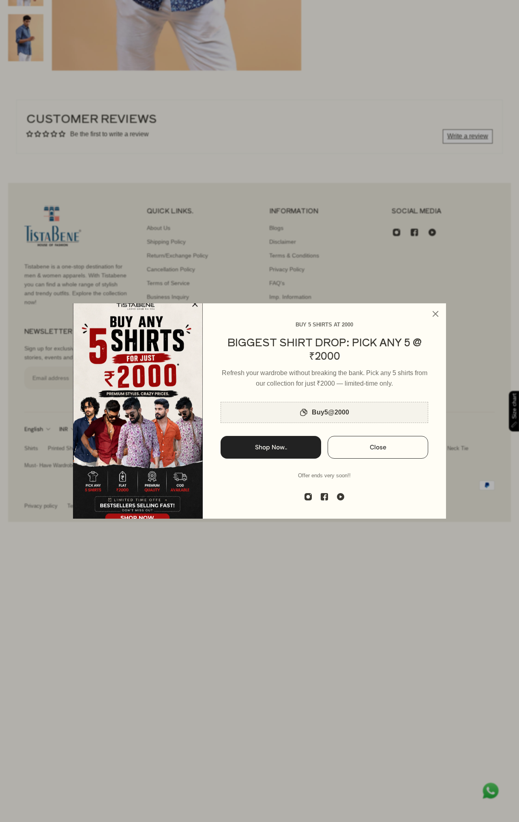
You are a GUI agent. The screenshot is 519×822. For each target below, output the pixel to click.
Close (378, 447)
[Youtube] (341, 497)
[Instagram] (308, 497)
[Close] (435, 314)
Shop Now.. (271, 447)
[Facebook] (324, 497)
